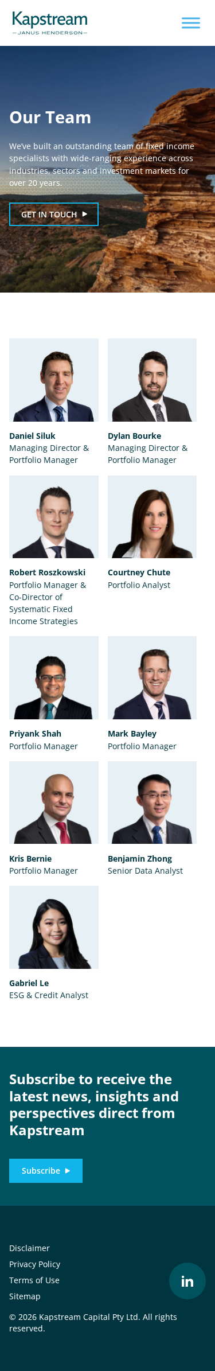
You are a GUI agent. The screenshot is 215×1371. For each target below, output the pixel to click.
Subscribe (41, 1170)
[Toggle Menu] (191, 23)
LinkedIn (187, 1281)
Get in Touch (49, 214)
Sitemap (25, 1296)
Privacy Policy (34, 1264)
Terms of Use (34, 1280)
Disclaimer (29, 1248)
